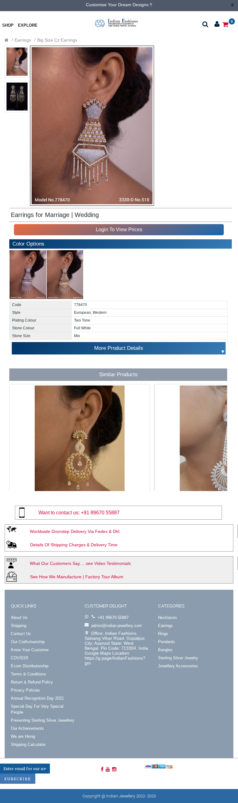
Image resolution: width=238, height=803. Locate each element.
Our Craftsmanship (28, 641)
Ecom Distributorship (29, 666)
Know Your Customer (30, 649)
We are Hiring (23, 736)
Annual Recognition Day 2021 (37, 698)
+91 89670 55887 (100, 512)
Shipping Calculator (28, 744)
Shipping (18, 625)
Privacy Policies (25, 690)
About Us (19, 617)
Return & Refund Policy (32, 682)
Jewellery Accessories (178, 666)
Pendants (166, 641)
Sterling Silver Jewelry (178, 658)
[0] (225, 24)
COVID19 (19, 658)
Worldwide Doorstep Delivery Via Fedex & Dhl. (75, 531)
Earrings (23, 40)
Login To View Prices (119, 229)
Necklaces (167, 617)
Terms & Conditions (28, 674)
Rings (163, 633)
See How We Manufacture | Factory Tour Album (76, 576)
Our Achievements (27, 728)
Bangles (165, 649)
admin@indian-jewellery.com (116, 625)
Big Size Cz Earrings (57, 40)
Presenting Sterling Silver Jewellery (42, 720)
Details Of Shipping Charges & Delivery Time (73, 544)
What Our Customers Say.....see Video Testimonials (80, 563)
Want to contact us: (59, 512)
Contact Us (21, 633)
